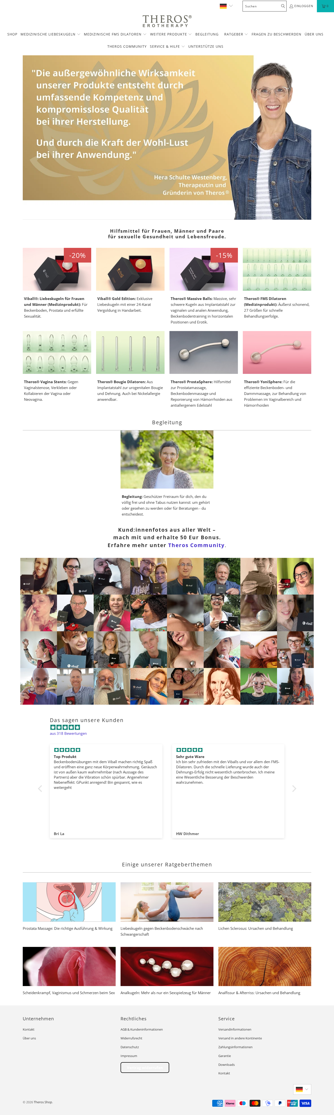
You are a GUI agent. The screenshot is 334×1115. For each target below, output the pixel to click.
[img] (169, 727)
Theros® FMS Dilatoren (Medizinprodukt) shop (277, 283)
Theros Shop (43, 1102)
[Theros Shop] (167, 21)
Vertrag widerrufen (145, 1067)
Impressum (129, 1056)
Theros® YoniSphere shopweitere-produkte (277, 369)
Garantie (224, 1056)
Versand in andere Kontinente (240, 1038)
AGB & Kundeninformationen (142, 1029)
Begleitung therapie (167, 473)
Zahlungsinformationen (235, 1047)
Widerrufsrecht (131, 1038)
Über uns (29, 1038)
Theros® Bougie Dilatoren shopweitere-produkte (130, 366)
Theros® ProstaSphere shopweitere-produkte (203, 369)
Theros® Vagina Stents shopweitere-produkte (57, 366)
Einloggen (303, 6)
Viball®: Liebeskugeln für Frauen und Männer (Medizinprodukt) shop (57, 283)
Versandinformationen (234, 1029)
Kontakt (28, 1029)
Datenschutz (130, 1047)
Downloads (226, 1064)
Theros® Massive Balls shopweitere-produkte (203, 286)
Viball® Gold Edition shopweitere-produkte (130, 280)
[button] (51, 34)
